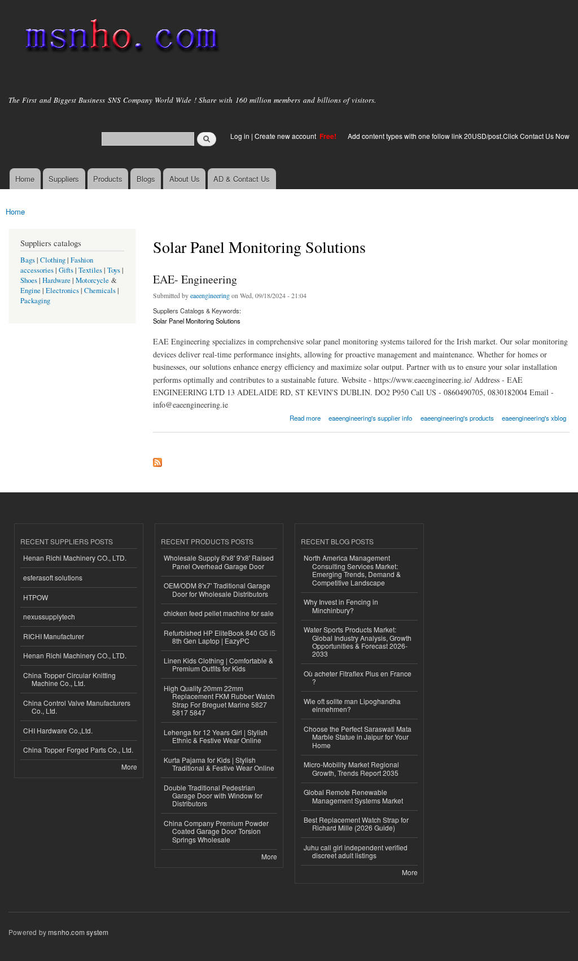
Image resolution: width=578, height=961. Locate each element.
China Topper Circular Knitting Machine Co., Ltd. (69, 679)
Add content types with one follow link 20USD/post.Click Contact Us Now (459, 136)
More (129, 766)
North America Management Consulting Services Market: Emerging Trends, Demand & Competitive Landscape (352, 570)
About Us (184, 178)
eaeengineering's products (457, 417)
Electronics (62, 290)
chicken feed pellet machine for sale (219, 613)
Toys (113, 270)
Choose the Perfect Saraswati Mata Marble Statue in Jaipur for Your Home (357, 737)
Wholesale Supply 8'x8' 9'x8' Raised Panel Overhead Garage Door (219, 561)
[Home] (120, 38)
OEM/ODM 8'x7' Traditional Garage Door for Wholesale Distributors (217, 589)
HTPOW (35, 597)
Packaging (35, 300)
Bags (27, 260)
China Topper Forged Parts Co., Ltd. (78, 749)
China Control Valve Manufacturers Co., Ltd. (76, 706)
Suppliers (64, 178)
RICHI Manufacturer (53, 636)
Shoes (28, 280)
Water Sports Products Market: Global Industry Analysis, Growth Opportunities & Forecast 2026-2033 (357, 641)
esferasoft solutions (52, 577)
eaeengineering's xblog (534, 417)
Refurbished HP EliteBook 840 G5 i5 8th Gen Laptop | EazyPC (219, 636)
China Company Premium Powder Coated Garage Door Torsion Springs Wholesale (216, 831)
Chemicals (100, 290)
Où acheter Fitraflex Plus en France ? (357, 677)
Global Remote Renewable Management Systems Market (353, 796)
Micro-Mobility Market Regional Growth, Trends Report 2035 (351, 768)
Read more (305, 417)
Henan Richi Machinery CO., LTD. (74, 557)
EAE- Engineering (195, 279)
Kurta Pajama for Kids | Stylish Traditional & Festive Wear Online (219, 763)
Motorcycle (92, 280)
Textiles (90, 270)
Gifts (66, 270)
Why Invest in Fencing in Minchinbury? (341, 605)
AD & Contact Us (241, 178)
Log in (239, 136)
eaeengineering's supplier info (370, 417)
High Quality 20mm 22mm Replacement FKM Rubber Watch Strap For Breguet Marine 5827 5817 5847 (219, 700)
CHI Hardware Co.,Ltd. (58, 730)
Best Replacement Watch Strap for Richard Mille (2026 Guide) (356, 823)
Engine (30, 290)
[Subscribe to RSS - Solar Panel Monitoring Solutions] (157, 459)
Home (24, 178)
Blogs (146, 178)
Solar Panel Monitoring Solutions (196, 320)
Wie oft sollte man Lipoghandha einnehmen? (352, 705)
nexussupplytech (49, 616)
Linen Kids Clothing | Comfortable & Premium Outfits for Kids (218, 664)
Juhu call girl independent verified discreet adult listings (356, 851)
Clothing (52, 260)
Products (107, 178)
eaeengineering (210, 295)
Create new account (286, 136)
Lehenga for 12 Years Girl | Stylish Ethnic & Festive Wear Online (216, 736)
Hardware (56, 280)
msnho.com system (78, 932)
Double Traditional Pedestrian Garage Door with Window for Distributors (213, 796)
